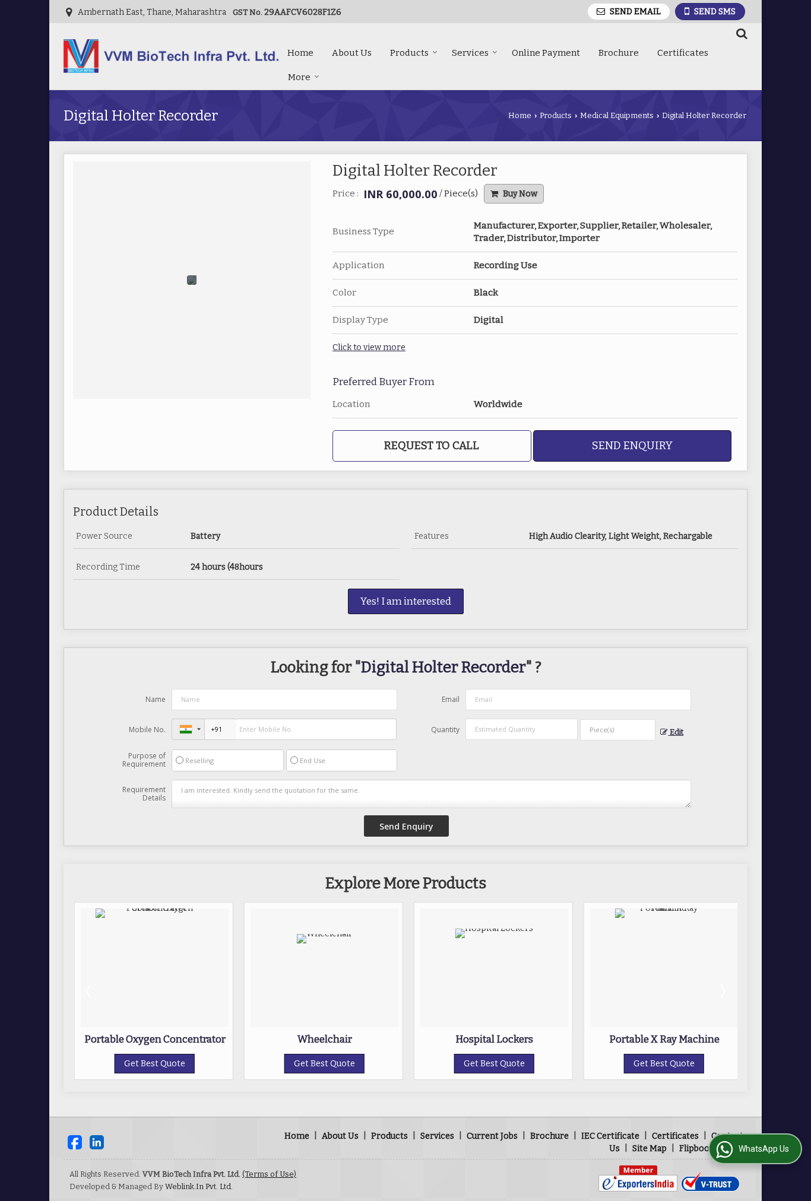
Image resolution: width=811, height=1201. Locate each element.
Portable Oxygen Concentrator (155, 1039)
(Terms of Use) (269, 1174)
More (299, 77)
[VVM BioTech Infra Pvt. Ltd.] (171, 56)
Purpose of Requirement (144, 760)
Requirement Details (144, 794)
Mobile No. (147, 730)
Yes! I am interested (405, 601)
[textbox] (617, 730)
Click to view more (369, 347)
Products (409, 52)
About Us (352, 52)
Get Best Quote (154, 1064)
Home (300, 52)
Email (451, 699)
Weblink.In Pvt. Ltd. (199, 1186)
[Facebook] (75, 1141)
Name (155, 699)
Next (721, 990)
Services (470, 52)
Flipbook (696, 1148)
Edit (675, 731)
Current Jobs (492, 1136)
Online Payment (546, 52)
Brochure (618, 52)
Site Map (649, 1148)
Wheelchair (324, 1039)
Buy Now (519, 194)
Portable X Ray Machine (664, 1039)
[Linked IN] (97, 1141)
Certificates (682, 52)
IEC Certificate (610, 1136)
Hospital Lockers (494, 1039)
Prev (89, 990)
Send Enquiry (632, 445)
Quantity (445, 730)
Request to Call (431, 445)
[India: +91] (188, 729)
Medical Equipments (617, 115)
